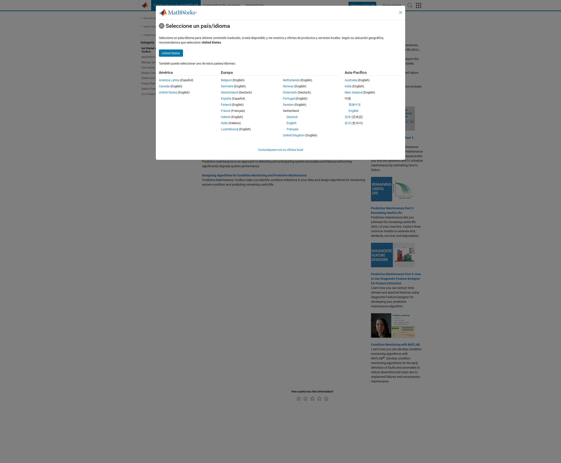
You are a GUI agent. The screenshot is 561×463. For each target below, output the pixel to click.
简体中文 (355, 104)
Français (292, 129)
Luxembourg (229, 129)
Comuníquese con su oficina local (280, 149)
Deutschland (229, 92)
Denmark (227, 86)
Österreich (290, 92)
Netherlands (291, 80)
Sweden (288, 104)
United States (168, 92)
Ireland (225, 117)
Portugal (289, 98)
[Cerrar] (401, 12)
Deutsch (292, 117)
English (291, 123)
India (348, 86)
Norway (288, 86)
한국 (348, 123)
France (225, 111)
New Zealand (353, 92)
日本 (348, 117)
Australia (351, 80)
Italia (224, 123)
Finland (226, 104)
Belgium (226, 80)
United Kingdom (294, 135)
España (226, 98)
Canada (164, 86)
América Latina (169, 80)
